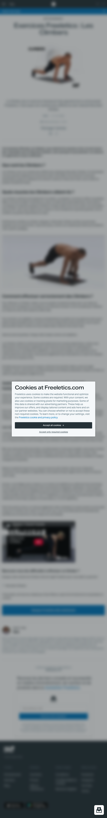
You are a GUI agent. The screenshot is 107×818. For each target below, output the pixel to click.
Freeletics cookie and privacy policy (38, 417)
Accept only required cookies (53, 432)
